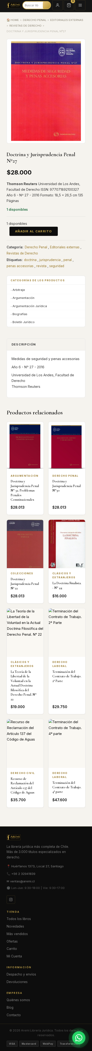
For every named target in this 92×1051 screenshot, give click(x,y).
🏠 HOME (13, 20)
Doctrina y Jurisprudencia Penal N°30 (66, 485)
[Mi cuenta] (57, 5)
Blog (10, 1007)
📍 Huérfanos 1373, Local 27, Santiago (35, 866)
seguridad (56, 266)
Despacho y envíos (21, 974)
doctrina (30, 260)
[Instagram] (11, 899)
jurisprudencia (50, 260)
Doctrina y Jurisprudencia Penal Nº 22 (25, 583)
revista (41, 266)
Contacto (14, 1015)
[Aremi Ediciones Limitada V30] (14, 5)
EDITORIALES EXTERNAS (66, 20)
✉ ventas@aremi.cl (21, 881)
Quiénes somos (18, 1000)
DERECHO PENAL (34, 20)
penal (67, 260)
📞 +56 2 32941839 (21, 874)
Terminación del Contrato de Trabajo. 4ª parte (66, 787)
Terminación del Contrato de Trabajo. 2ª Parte (66, 676)
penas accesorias (20, 266)
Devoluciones (17, 982)
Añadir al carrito (33, 231)
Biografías (20, 314)
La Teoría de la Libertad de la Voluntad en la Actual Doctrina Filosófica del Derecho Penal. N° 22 (24, 685)
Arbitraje (19, 290)
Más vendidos (17, 934)
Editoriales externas (64, 247)
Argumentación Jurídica (30, 306)
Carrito (12, 949)
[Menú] (80, 5)
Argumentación (23, 298)
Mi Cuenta (14, 956)
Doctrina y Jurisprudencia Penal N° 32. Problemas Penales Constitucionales (25, 490)
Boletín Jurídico (24, 322)
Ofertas (12, 941)
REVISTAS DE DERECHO (25, 25)
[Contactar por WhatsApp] (78, 1037)
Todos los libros (19, 919)
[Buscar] (48, 5)
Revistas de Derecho (22, 253)
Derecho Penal (36, 247)
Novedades (15, 926)
